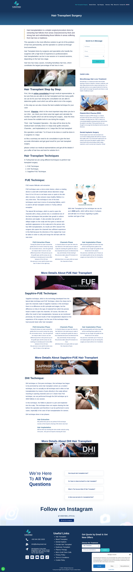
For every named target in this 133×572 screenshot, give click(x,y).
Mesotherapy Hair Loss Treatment (93, 79)
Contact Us (122, 4)
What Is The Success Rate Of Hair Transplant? (81, 489)
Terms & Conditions (62, 557)
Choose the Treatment (90, 543)
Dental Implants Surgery (89, 132)
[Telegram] (42, 557)
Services (107, 4)
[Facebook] (32, 557)
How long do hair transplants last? (78, 473)
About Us (116, 4)
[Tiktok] (47, 557)
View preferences (124, 566)
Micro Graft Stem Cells (63, 552)
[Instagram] (27, 557)
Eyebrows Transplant (63, 547)
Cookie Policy (111, 569)
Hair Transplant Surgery (81, 4)
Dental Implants (61, 542)
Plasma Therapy (61, 550)
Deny (112, 566)
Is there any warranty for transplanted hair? (81, 497)
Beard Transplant (61, 539)
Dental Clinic (92, 4)
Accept (99, 566)
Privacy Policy (60, 555)
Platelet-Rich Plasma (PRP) (90, 113)
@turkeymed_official (66, 516)
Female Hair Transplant (64, 544)
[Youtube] (37, 557)
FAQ (112, 4)
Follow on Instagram (66, 509)
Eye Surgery (101, 4)
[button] (130, 554)
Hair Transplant (61, 537)
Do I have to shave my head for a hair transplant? (82, 481)
